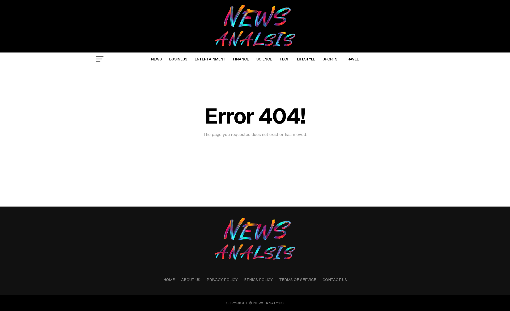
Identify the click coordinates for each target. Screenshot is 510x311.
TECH (284, 59)
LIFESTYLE (306, 59)
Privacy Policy (222, 279)
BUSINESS (178, 59)
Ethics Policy (258, 279)
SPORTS (329, 59)
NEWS (156, 59)
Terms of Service (297, 279)
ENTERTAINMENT (210, 59)
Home (169, 279)
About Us (190, 279)
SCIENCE (264, 59)
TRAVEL (352, 59)
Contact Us (334, 279)
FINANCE (241, 59)
